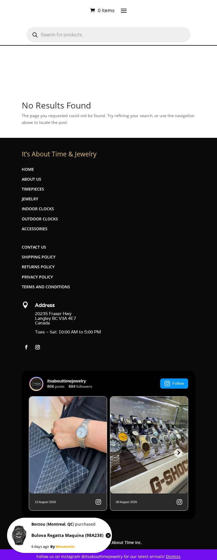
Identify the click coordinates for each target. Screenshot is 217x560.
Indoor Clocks (38, 208)
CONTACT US (34, 247)
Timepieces (33, 189)
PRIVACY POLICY (37, 277)
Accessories (34, 228)
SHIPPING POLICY (38, 257)
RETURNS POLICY (38, 266)
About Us (31, 179)
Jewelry (30, 199)
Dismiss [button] (173, 556)
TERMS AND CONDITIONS (46, 286)
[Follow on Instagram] (37, 347)
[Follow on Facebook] (26, 347)
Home (28, 169)
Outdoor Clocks (40, 219)
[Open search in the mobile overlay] (108, 34)
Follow (178, 383)
